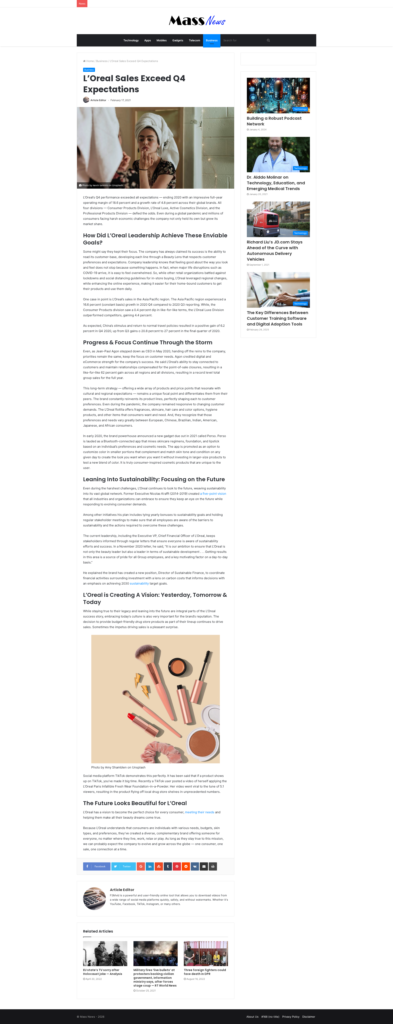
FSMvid (114, 895)
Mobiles (162, 40)
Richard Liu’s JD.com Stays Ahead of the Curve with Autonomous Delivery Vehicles (275, 250)
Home (90, 61)
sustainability (139, 583)
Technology (131, 40)
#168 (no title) (270, 1016)
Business (212, 40)
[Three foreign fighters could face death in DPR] (206, 953)
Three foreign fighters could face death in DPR (205, 972)
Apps (147, 40)
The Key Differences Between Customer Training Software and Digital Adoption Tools (277, 318)
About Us (252, 1016)
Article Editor (98, 100)
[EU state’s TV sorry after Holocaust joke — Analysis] (105, 953)
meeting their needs (199, 812)
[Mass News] (196, 21)
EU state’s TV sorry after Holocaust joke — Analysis (102, 972)
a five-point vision (213, 494)
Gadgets (177, 40)
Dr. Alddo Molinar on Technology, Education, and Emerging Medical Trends (276, 183)
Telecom (194, 40)
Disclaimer (308, 1016)
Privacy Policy (290, 1016)
